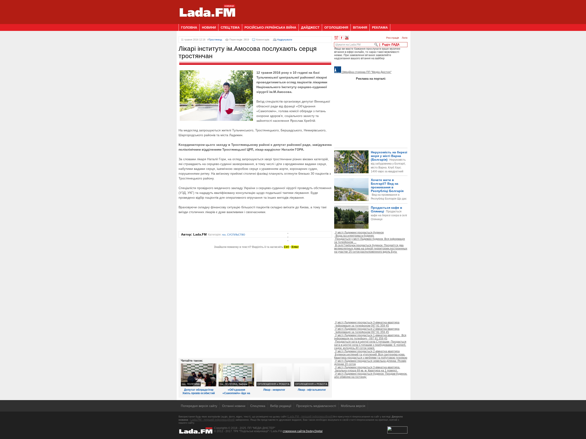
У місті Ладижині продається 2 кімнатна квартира (366, 330)
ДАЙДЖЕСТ (310, 27)
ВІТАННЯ (360, 27)
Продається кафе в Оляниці (389, 213)
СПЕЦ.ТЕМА (230, 27)
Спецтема (257, 406)
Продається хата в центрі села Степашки (370, 345)
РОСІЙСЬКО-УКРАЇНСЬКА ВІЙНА (270, 27)
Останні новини (233, 406)
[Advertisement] (324, 10)
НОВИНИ (209, 27)
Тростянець (215, 39)
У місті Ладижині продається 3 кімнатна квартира (366, 324)
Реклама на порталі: (371, 78)
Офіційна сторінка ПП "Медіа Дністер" (366, 72)
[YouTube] (347, 38)
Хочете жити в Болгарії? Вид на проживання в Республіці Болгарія (370, 197)
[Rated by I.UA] (397, 432)
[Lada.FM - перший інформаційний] (207, 22)
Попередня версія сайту (199, 406)
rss (224, 234)
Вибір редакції (280, 406)
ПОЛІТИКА (193, 384)
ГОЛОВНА (189, 27)
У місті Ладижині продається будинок (359, 234)
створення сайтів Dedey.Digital (303, 431)
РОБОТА (284, 384)
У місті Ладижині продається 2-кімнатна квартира (370, 354)
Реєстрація (392, 37)
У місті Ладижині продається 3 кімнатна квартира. (367, 369)
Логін (404, 37)
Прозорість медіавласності (316, 406)
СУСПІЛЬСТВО (236, 234)
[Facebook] (341, 38)
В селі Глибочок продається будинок (370, 248)
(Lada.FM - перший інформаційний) (310, 416)
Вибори (243, 384)
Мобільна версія (353, 406)
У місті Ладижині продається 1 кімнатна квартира (370, 337)
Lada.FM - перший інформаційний (212, 419)
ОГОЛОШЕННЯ (336, 27)
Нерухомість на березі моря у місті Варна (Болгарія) (389, 165)
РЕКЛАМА (380, 27)
